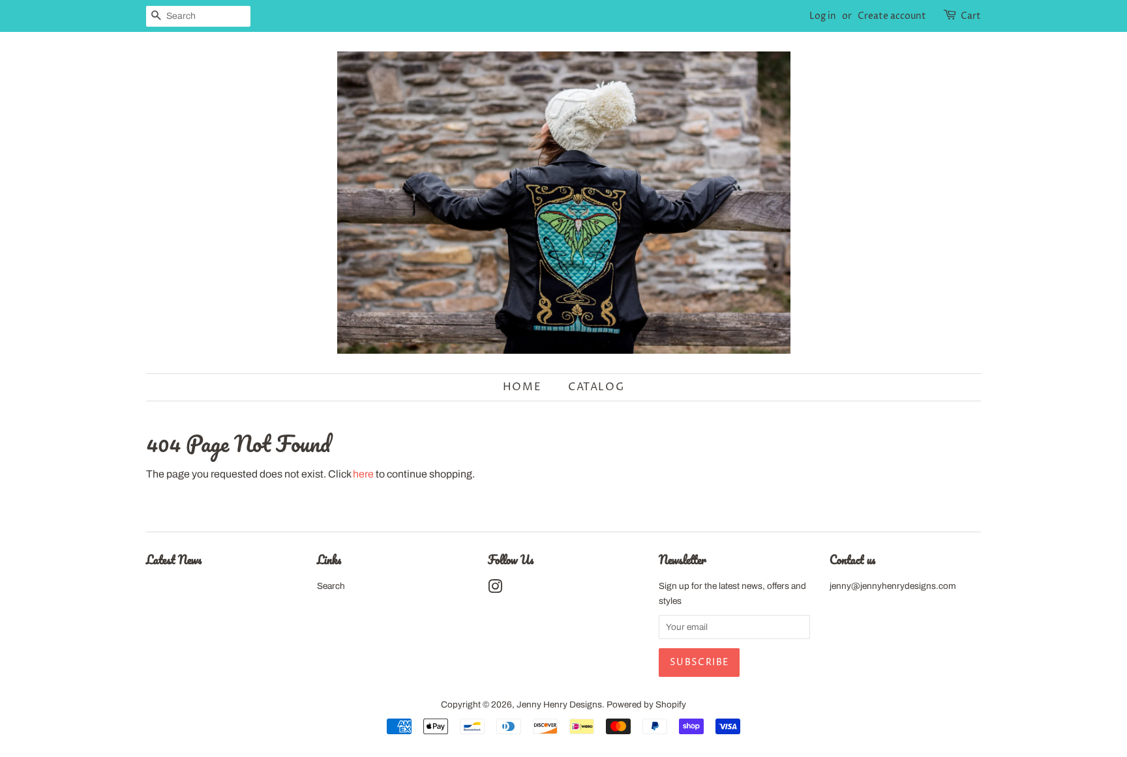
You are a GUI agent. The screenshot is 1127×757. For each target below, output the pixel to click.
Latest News (174, 559)
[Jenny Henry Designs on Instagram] (495, 589)
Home (522, 387)
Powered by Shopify (646, 704)
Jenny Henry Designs (559, 704)
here (363, 473)
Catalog (596, 387)
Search (331, 586)
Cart (971, 16)
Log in (822, 16)
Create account (892, 16)
